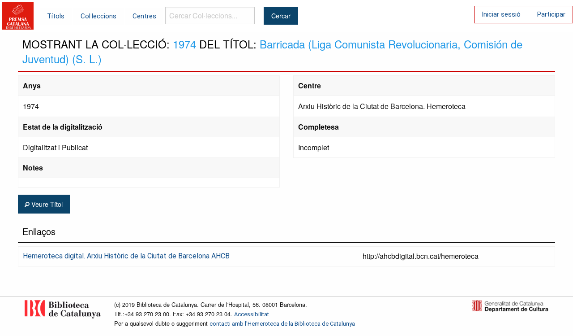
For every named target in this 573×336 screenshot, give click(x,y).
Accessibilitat (251, 314)
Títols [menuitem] (55, 16)
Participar (551, 14)
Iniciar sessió (501, 14)
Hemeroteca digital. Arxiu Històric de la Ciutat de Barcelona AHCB (126, 256)
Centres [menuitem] (144, 16)
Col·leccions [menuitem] (98, 16)
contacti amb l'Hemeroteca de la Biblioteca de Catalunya (282, 323)
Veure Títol (46, 204)
